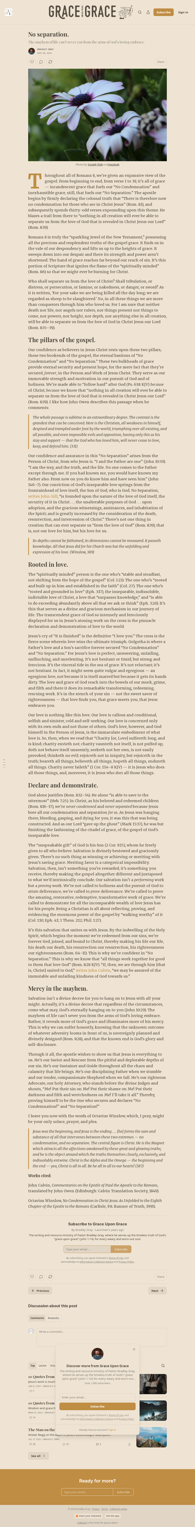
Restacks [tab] (53, 1318)
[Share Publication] (148, 12)
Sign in (183, 12)
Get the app (112, 1515)
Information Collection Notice (96, 1419)
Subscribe (164, 12)
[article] (97, 1437)
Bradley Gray (45, 49)
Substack (82, 1522)
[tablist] (44, 1318)
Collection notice (118, 1509)
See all (36, 1456)
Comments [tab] (37, 1318)
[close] (134, 1349)
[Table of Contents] (4, 763)
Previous (43, 1291)
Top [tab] (32, 1365)
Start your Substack (90, 1515)
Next (154, 1291)
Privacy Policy (126, 1419)
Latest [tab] (42, 1365)
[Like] (32, 62)
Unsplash (113, 164)
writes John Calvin (93, 970)
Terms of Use (116, 1415)
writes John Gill (43, 496)
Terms (104, 1509)
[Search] (140, 12)
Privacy (96, 1509)
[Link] (23, 340)
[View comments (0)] (41, 62)
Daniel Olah (95, 164)
